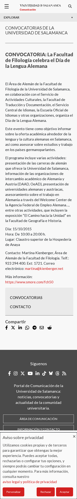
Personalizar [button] (13, 491)
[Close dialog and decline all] (74, 434)
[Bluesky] (51, 373)
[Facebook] (6, 328)
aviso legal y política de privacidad (30, 482)
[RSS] (64, 373)
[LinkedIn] (20, 328)
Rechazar (45, 491)
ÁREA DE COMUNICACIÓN (38, 419)
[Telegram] (34, 328)
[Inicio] (40, 7)
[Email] (42, 328)
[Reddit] (49, 327)
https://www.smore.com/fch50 (29, 282)
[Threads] (57, 373)
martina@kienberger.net (44, 268)
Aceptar (64, 491)
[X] (13, 328)
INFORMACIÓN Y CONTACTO (38, 429)
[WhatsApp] (27, 327)
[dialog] (38, 465)
